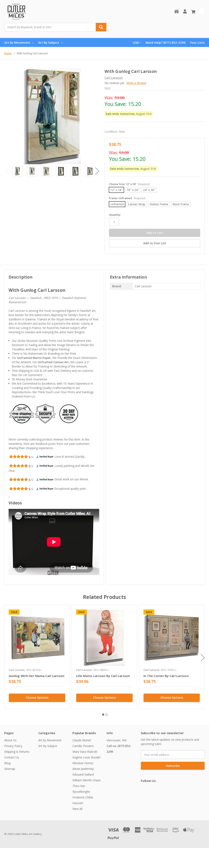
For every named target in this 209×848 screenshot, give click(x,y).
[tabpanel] (37, 657)
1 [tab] (103, 715)
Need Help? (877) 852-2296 (166, 42)
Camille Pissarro (83, 746)
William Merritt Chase (86, 780)
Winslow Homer (82, 763)
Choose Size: (129, 184)
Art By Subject (48, 42)
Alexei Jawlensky (83, 769)
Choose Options (37, 697)
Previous (7, 171)
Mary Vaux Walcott (84, 752)
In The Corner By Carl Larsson (166, 676)
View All (77, 809)
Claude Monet (81, 740)
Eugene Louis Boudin (86, 757)
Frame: (127, 198)
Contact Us (11, 757)
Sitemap (9, 769)
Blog (7, 763)
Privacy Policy (13, 746)
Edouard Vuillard (83, 774)
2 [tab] (107, 715)
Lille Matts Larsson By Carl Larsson (103, 676)
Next (97, 171)
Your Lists (197, 42)
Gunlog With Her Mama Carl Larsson (36, 676)
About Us (10, 740)
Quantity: (115, 214)
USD (136, 42)
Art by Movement (17, 42)
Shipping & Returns (16, 752)
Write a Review (136, 83)
